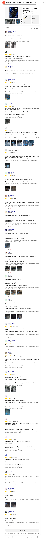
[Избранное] (44, 2)
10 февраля (13, 130)
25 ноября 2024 (14, 398)
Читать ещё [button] (21, 114)
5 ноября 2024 (14, 457)
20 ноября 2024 (14, 326)
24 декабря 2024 (14, 213)
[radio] (6, 49)
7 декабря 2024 (14, 254)
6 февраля (13, 175)
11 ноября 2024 (14, 343)
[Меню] (49, 2)
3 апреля (13, 34)
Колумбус (7, 537)
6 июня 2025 (13, 198)
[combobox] (19, 2)
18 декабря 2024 (14, 231)
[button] (7, 21)
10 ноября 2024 (14, 355)
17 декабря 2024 (14, 421)
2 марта (12, 106)
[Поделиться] (38, 7)
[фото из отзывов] (7, 45)
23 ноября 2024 (14, 302)
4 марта (13, 82)
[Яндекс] (3, 2)
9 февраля (13, 491)
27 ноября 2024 (14, 277)
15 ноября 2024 (14, 474)
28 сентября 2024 (14, 439)
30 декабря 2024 (14, 514)
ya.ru (40, 537)
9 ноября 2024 (14, 374)
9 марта (12, 69)
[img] (8, 34)
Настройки (31, 537)
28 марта (13, 54)
